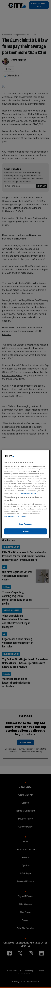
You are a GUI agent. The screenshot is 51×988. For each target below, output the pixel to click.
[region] (25, 494)
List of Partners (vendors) (15, 517)
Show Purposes (25, 524)
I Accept (25, 531)
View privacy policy (27, 493)
